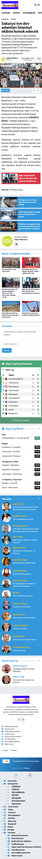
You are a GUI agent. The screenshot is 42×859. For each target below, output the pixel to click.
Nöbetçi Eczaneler (11, 726)
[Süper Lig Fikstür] (39, 429)
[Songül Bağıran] (6, 561)
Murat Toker (18, 677)
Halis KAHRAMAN (20, 581)
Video (10, 810)
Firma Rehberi (14, 815)
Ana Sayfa (12, 781)
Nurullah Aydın (20, 604)
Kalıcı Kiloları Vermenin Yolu (24, 618)
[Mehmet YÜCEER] (6, 518)
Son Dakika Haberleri (12, 741)
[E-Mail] (16, 244)
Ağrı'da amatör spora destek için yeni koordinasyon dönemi (31, 291)
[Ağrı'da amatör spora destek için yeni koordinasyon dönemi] (31, 283)
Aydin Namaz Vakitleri (12, 731)
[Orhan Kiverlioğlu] (6, 649)
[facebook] (16, 775)
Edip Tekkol (18, 537)
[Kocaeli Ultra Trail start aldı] (11, 263)
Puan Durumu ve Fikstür (13, 736)
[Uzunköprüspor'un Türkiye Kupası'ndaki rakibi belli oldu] (31, 263)
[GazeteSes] (9, 5)
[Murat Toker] (6, 680)
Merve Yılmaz (19, 615)
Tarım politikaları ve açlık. (23, 519)
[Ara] (35, 5)
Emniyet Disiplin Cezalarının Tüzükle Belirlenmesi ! (24, 585)
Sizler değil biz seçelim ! (23, 596)
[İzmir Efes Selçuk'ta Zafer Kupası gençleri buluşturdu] (11, 306)
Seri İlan (11, 818)
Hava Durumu (9, 729)
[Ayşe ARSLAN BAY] (6, 572)
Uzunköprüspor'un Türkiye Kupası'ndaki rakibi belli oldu (30, 271)
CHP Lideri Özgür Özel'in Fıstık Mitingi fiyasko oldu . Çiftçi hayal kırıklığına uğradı (26, 530)
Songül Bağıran (20, 560)
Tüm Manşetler (10, 739)
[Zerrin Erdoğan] (6, 529)
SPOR (13, 19)
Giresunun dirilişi (20, 629)
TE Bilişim (26, 768)
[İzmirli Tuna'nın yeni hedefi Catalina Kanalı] (31, 306)
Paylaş (6, 90)
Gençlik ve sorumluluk (22, 607)
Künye (6, 750)
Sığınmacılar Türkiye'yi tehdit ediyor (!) (25, 541)
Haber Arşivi (9, 744)
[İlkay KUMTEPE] (6, 550)
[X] (23, 719)
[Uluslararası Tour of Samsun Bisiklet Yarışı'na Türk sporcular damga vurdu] (11, 283)
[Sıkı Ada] (6, 594)
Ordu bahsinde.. (19, 651)
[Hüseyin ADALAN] (6, 669)
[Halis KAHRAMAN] (6, 583)
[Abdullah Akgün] (6, 627)
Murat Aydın (18, 504)
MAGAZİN (16, 804)
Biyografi (12, 824)
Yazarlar (12, 812)
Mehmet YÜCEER (20, 516)
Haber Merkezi (21, 239)
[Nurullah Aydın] (6, 605)
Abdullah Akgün (20, 626)
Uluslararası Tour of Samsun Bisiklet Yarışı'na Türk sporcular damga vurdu (9, 293)
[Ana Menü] (39, 5)
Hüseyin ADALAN (20, 666)
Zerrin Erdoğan (20, 526)
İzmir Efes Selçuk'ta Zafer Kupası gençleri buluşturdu (10, 315)
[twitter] (30, 775)
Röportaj (12, 821)
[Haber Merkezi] (7, 241)
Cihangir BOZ (19, 636)
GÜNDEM (6, 13)
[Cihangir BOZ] (6, 638)
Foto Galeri (13, 807)
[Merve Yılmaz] (6, 616)
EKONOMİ (16, 798)
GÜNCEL (16, 13)
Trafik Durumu (10, 734)
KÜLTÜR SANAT (18, 801)
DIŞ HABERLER (29, 13)
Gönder (6, 350)
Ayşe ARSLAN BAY (20, 571)
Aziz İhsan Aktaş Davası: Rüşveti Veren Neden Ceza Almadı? (26, 508)
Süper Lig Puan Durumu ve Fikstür (26, 847)
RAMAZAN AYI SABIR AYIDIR (24, 563)
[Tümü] (39, 499)
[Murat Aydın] (6, 507)
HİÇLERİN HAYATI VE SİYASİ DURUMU (23, 670)
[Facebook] (19, 719)
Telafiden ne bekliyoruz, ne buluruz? (24, 552)
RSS (7, 761)
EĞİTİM (14, 795)
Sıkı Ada (16, 593)
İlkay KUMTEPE (19, 548)
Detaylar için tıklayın (21, 420)
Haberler (5, 19)
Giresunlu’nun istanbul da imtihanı (23, 681)
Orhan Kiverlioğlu (21, 647)
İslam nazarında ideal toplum (25, 640)
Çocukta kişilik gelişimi (22, 574)
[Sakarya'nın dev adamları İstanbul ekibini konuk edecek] (21, 75)
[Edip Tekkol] (6, 540)
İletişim (14, 750)
